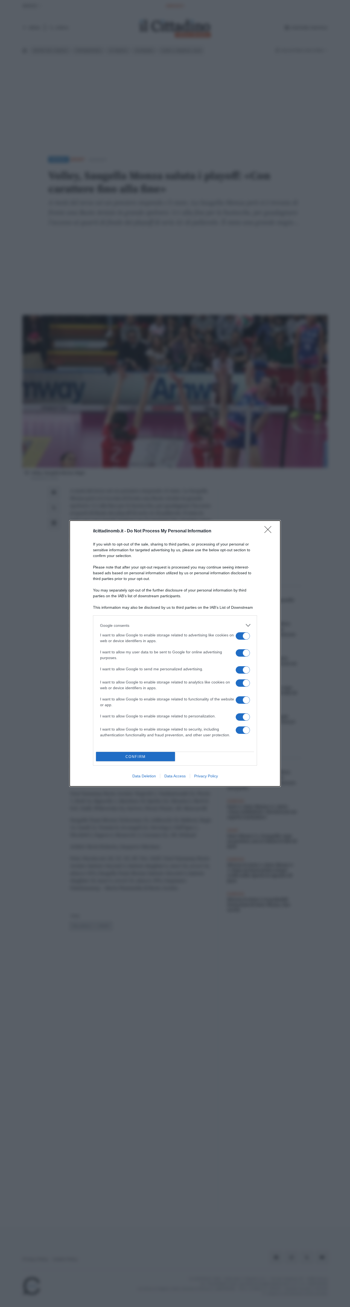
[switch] (243, 636)
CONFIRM (136, 757)
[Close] (269, 531)
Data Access (175, 776)
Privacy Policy (206, 776)
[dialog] (175, 653)
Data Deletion (144, 776)
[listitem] (175, 625)
